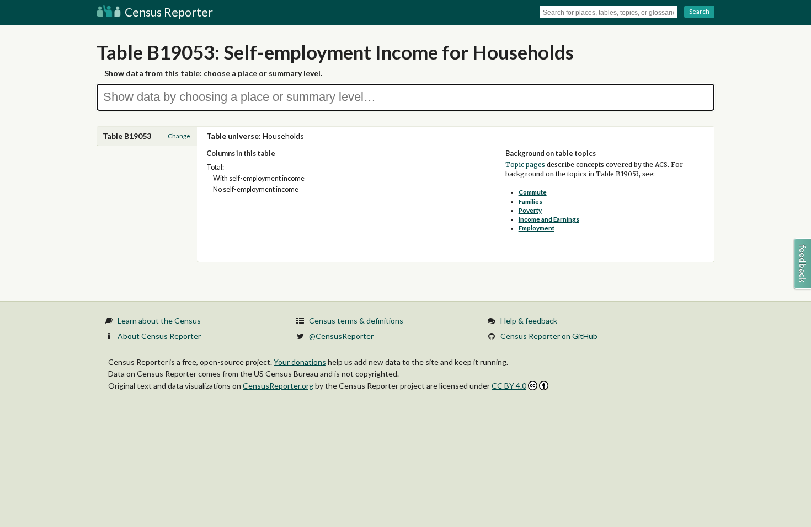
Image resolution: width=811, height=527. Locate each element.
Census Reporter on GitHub (548, 336)
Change (179, 135)
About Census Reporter (159, 336)
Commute (533, 192)
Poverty (530, 210)
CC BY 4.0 (509, 385)
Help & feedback (528, 320)
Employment (536, 228)
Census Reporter (167, 12)
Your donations (300, 362)
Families (530, 201)
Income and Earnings (549, 219)
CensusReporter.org (278, 385)
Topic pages (525, 165)
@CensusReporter (341, 336)
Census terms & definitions (356, 320)
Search (699, 11)
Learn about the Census (159, 320)
